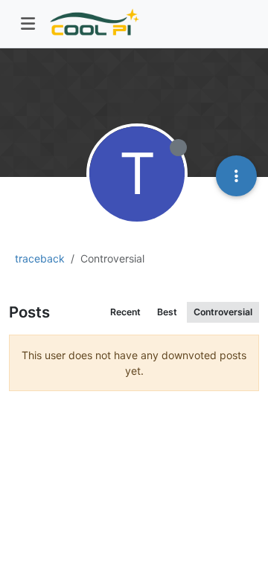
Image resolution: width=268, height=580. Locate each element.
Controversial (223, 312)
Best (167, 312)
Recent (125, 312)
